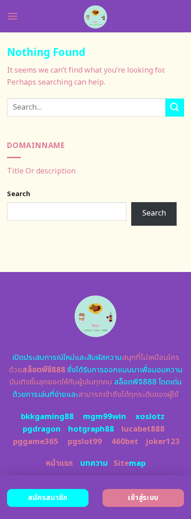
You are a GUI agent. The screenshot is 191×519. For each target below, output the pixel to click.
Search (18, 194)
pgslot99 (85, 442)
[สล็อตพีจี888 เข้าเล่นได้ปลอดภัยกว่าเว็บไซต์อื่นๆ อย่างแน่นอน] (95, 16)
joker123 (163, 442)
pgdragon (42, 429)
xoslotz (150, 417)
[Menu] (12, 16)
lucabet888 (143, 429)
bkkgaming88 (47, 417)
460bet (124, 442)
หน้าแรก (59, 463)
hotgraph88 (91, 429)
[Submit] (175, 108)
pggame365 (35, 442)
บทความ (94, 463)
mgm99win (104, 417)
